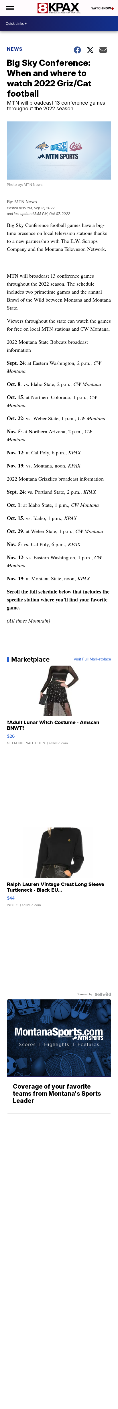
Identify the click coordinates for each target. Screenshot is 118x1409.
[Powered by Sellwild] (103, 994)
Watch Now (101, 8)
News (15, 49)
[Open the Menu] (9, 8)
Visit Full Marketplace (92, 659)
